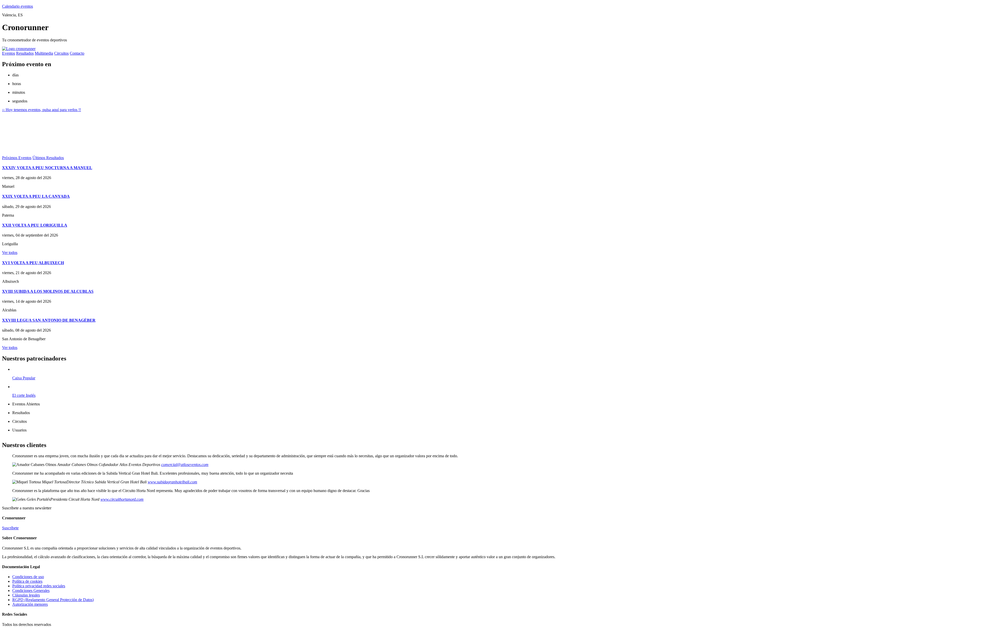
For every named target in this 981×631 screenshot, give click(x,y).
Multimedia (44, 53)
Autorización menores (30, 604)
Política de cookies (27, 581)
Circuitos (61, 53)
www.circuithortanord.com (122, 499)
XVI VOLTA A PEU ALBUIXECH (33, 263)
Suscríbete (10, 528)
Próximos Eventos (16, 158)
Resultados (25, 53)
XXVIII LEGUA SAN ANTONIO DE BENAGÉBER (49, 320)
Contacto (77, 53)
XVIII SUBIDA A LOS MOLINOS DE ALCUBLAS (48, 291)
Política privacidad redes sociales (38, 586)
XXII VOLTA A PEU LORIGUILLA (34, 225)
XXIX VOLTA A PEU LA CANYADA (36, 196)
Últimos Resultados (48, 158)
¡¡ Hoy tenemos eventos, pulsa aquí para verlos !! (41, 110)
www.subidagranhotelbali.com (172, 482)
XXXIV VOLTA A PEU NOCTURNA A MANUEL (47, 168)
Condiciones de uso (28, 577)
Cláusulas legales (26, 595)
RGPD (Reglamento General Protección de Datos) (53, 600)
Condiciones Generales (31, 590)
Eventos (8, 53)
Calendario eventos (17, 6)
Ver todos (9, 252)
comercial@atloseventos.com (184, 464)
